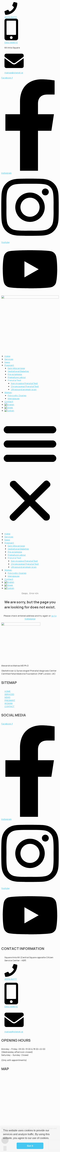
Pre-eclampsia (15, 374)
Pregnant (9, 365)
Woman (8, 392)
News (7, 362)
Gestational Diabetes (18, 371)
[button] (50, 1138)
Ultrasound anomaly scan (23, 389)
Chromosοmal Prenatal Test (25, 386)
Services (8, 359)
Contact (8, 401)
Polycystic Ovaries (17, 395)
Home (7, 356)
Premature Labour (17, 377)
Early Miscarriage (16, 368)
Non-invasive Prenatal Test (24, 383)
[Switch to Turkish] (9, 410)
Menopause (13, 398)
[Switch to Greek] (8, 407)
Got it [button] (30, 1146)
